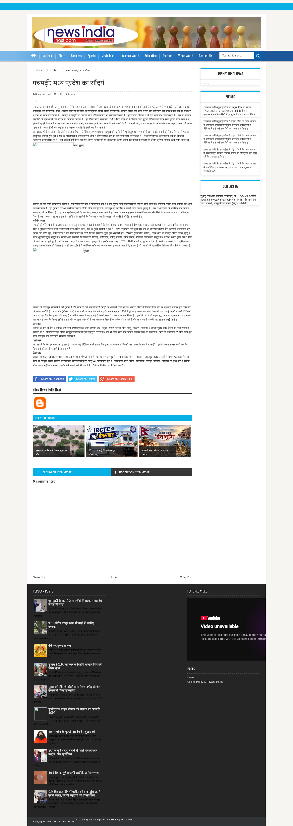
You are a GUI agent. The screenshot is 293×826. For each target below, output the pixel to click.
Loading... (206, 83)
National (47, 55)
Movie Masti (108, 55)
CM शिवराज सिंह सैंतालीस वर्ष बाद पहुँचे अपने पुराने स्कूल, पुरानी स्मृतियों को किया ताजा (74, 793)
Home (113, 577)
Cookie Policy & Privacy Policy (205, 681)
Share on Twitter (85, 378)
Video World (185, 55)
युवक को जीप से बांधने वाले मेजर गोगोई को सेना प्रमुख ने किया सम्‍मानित (74, 688)
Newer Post (39, 577)
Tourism (167, 55)
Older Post (186, 577)
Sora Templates (97, 819)
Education (151, 55)
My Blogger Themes (122, 819)
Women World (130, 55)
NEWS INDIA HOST (63, 821)
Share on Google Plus (120, 378)
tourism (71, 94)
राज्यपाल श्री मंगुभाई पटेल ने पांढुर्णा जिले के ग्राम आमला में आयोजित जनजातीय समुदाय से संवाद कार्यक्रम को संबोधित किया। (230, 167)
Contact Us (205, 55)
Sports (92, 55)
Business (76, 55)
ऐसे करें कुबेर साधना (59, 645)
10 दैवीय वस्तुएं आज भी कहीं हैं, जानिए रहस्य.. (74, 773)
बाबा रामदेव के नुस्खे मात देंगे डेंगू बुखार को (71, 731)
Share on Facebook (52, 378)
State (61, 55)
